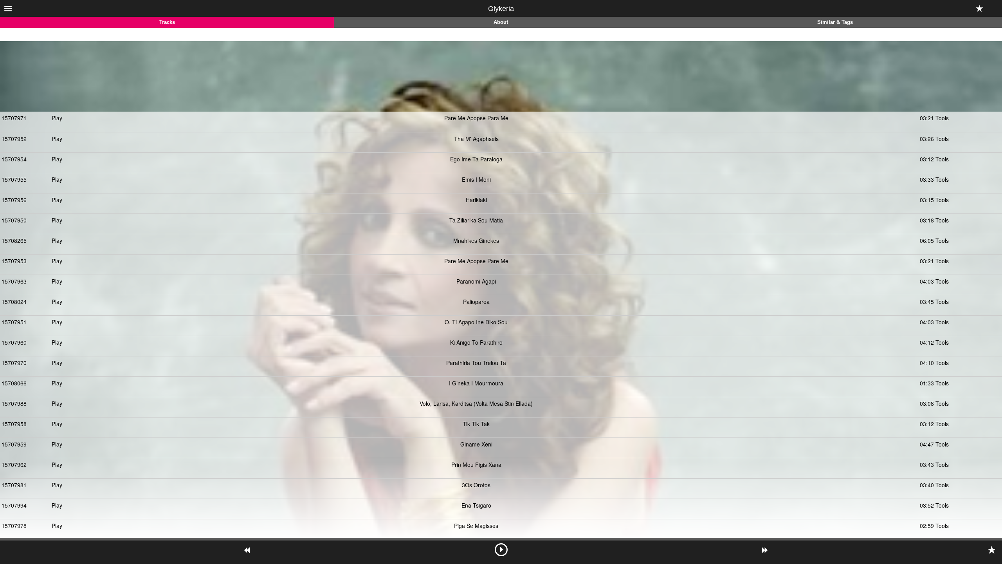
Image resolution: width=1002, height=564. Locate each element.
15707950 (14, 220)
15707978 (14, 526)
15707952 (14, 139)
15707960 (14, 342)
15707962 (14, 464)
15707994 (14, 505)
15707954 (14, 159)
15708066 (14, 383)
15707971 (14, 118)
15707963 (14, 281)
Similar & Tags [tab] (835, 22)
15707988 (14, 403)
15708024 (14, 302)
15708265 (14, 240)
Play (57, 118)
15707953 (14, 261)
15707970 (14, 363)
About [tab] (501, 22)
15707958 (14, 424)
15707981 (14, 485)
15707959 (14, 444)
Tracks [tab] (167, 22)
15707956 (14, 200)
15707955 (14, 179)
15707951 (14, 322)
